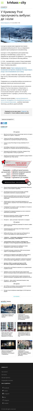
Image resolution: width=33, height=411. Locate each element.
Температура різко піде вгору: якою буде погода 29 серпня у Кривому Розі (16, 229)
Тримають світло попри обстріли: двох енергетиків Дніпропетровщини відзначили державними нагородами (18, 272)
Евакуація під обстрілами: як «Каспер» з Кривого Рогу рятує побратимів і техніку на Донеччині (17, 152)
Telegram (24, 111)
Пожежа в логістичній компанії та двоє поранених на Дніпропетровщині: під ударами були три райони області (18, 276)
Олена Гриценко (5, 22)
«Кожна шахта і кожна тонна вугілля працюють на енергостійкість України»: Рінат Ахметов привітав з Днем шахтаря (18, 202)
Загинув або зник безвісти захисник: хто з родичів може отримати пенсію (18, 268)
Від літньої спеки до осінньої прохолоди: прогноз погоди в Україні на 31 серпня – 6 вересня (18, 135)
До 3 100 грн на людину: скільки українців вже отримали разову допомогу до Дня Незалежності (17, 286)
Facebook (6, 388)
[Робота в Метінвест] (16, 172)
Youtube (6, 403)
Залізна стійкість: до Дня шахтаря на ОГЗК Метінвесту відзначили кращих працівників (15, 264)
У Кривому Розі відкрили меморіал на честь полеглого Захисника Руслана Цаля (17, 212)
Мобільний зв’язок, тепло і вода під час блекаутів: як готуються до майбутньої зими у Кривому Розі (17, 233)
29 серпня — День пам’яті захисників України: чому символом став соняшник (16, 281)
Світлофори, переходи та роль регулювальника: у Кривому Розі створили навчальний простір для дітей (17, 148)
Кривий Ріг (4, 7)
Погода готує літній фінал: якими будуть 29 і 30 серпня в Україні (17, 291)
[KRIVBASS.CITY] (16, 3)
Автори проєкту (6, 377)
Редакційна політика (7, 380)
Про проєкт (5, 371)
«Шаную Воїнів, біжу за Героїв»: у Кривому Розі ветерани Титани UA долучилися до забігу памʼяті (17, 242)
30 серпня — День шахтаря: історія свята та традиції (16, 219)
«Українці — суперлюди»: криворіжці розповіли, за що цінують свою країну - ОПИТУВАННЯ (18, 238)
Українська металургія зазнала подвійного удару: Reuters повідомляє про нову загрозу (18, 156)
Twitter (6, 391)
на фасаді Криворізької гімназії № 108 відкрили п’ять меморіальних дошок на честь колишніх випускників (15, 100)
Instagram (6, 393)
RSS (5, 397)
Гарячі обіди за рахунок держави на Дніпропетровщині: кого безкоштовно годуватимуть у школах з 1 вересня (17, 259)
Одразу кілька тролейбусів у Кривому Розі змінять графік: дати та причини (18, 225)
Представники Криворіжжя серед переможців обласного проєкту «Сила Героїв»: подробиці (18, 188)
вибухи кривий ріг (8, 119)
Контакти (4, 374)
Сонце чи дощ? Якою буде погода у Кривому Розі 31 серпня (16, 143)
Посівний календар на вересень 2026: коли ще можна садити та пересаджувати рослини (17, 251)
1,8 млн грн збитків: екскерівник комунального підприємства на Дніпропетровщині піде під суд (15, 139)
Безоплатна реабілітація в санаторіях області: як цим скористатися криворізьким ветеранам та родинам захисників (17, 197)
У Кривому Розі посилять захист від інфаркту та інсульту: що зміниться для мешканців (18, 207)
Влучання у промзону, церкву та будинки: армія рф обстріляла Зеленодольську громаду (16, 216)
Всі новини (16, 296)
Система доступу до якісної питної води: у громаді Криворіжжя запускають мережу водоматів (16, 192)
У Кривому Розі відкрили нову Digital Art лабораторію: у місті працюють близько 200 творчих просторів (17, 255)
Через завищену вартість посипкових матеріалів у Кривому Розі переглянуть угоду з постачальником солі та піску (16, 69)
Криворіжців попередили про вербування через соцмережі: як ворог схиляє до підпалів (16, 246)
